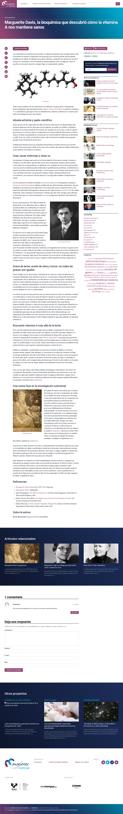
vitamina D (34, 441)
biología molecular (111, 261)
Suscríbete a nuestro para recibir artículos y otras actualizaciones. (101, 64)
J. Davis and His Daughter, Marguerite (42, 504)
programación (111, 286)
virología (103, 291)
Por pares (87, 240)
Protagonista (88, 242)
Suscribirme (111, 69)
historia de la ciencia (98, 275)
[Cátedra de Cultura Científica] (20, 787)
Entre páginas (88, 230)
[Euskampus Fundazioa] (49, 787)
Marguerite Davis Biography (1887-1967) (31, 487)
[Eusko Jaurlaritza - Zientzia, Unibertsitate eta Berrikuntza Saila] (76, 787)
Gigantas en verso (90, 232)
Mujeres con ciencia (82, 762)
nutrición (95, 56)
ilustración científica (112, 275)
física (100, 272)
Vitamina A (46, 101)
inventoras (113, 277)
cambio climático (108, 264)
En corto (86, 225)
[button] (6, 48)
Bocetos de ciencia (90, 218)
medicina (113, 280)
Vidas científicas (10, 17)
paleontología (102, 286)
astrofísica (110, 259)
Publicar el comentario (13, 670)
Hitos (85, 235)
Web (6, 662)
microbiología (92, 283)
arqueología (98, 259)
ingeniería (96, 277)
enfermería (88, 270)
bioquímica (87, 56)
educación (114, 267)
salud (105, 289)
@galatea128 (32, 517)
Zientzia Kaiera (50, 700)
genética (113, 273)
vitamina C (56, 431)
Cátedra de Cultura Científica (58, 762)
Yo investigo (88, 249)
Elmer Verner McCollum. (64, 242)
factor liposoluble (51, 338)
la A (14, 112)
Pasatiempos (88, 237)
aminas (45, 195)
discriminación (90, 267)
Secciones (37, 762)
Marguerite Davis (27, 433)
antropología (91, 258)
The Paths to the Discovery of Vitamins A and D (53, 498)
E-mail (7, 655)
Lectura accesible (20, 48)
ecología (106, 267)
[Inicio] (8, 4)
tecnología (96, 291)
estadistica (93, 270)
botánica (100, 264)
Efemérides (87, 223)
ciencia (115, 264)
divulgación (100, 267)
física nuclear (106, 273)
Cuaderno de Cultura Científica (17, 700)
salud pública (110, 289)
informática (89, 277)
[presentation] (101, 83)
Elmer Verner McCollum (53, 109)
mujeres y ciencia (105, 283)
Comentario (9, 630)
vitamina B (38, 380)
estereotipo (100, 270)
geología (87, 275)
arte (104, 258)
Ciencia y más (88, 220)
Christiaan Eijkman (48, 183)
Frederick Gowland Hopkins (24, 185)
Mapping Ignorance (91, 700)
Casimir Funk (66, 190)
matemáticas (99, 280)
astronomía (92, 261)
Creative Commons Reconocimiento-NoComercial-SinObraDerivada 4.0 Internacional (55, 810)
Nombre (8, 648)
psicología (91, 289)
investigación (87, 280)
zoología (107, 291)
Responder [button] (75, 612)
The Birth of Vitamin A (38, 493)
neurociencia (92, 286)
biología (102, 261)
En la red (86, 228)
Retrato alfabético (90, 244)
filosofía (95, 273)
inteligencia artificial (104, 277)
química (98, 288)
